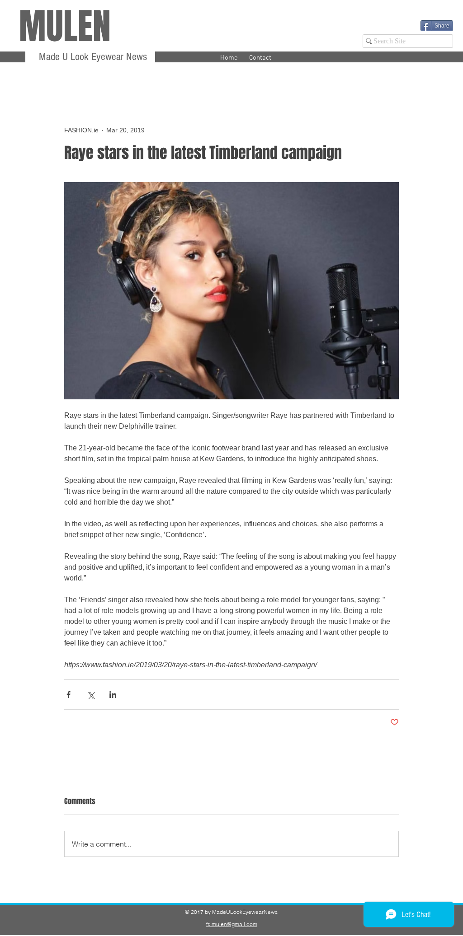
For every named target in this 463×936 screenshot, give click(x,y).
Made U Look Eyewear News (91, 57)
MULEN (65, 26)
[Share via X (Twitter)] (90, 694)
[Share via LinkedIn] (113, 694)
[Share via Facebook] (68, 694)
